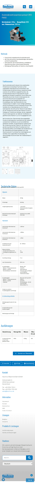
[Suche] (29, 457)
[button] (24, 6)
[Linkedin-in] (31, 475)
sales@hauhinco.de (8, 391)
